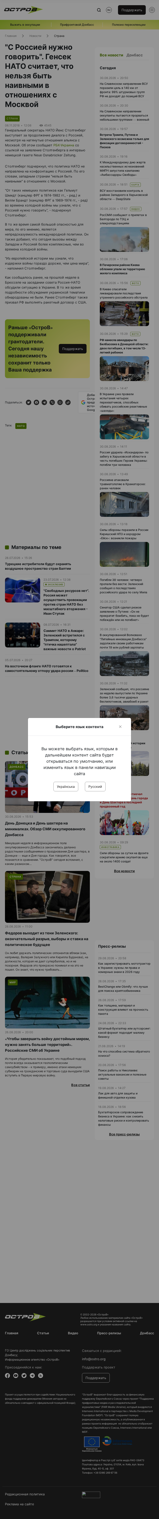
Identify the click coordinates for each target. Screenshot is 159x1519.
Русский (95, 786)
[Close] (120, 726)
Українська (66, 786)
